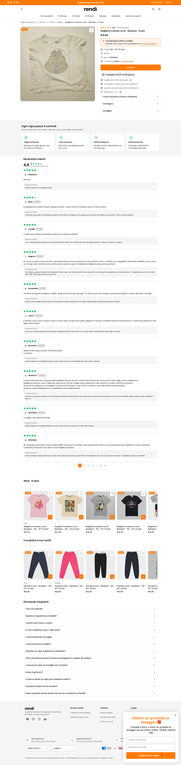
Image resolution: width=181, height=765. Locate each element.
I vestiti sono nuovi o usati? (39, 623)
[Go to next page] (106, 465)
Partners (102, 16)
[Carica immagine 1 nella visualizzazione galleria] (57, 63)
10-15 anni (89, 16)
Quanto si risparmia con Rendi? (41, 615)
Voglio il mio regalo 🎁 (151, 755)
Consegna (108, 103)
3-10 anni (76, 16)
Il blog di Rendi (106, 712)
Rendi (33, 758)
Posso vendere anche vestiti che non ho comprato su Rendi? (55, 693)
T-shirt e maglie (55, 22)
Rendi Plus (116, 16)
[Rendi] (90, 9)
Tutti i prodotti (46, 16)
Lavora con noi (106, 721)
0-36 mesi (62, 16)
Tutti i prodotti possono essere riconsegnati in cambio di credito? (58, 658)
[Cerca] (22, 9)
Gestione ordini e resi (79, 717)
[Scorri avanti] (30, 487)
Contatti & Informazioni (80, 712)
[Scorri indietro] (25, 487)
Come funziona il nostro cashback (120, 96)
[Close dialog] (175, 715)
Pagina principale (27, 22)
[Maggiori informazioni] (131, 80)
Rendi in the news (107, 717)
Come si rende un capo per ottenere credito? (48, 679)
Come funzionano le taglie (38, 637)
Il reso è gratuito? (34, 672)
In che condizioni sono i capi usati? (42, 630)
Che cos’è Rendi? (34, 608)
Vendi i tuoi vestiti (133, 16)
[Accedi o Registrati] (153, 9)
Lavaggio (107, 110)
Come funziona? (149, 43)
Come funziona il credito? (38, 644)
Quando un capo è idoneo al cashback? (45, 651)
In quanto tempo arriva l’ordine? (41, 686)
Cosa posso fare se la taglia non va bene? (46, 665)
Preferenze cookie (106, 758)
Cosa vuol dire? (127, 61)
